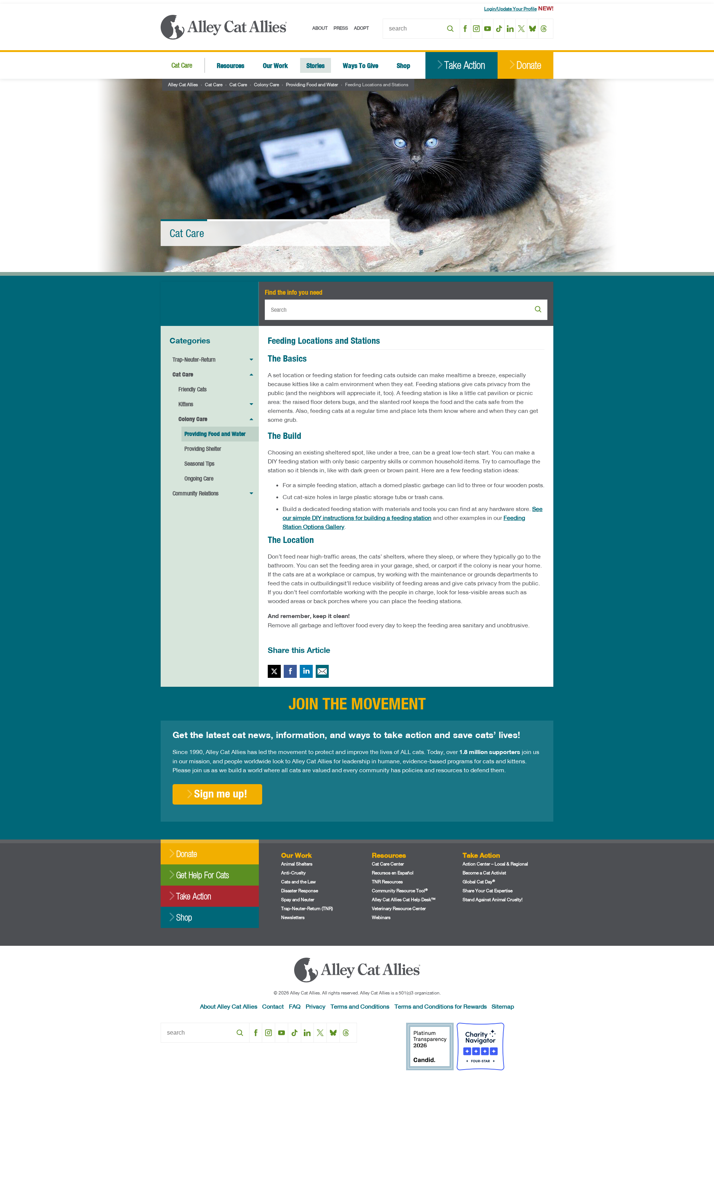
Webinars (381, 917)
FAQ (294, 1006)
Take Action (464, 65)
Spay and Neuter (297, 899)
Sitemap (503, 1006)
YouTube (487, 28)
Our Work (275, 65)
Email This (322, 671)
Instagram (476, 28)
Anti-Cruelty (293, 873)
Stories (315, 65)
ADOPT (361, 28)
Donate (529, 65)
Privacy (315, 1006)
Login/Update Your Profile (510, 9)
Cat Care (181, 65)
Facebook (465, 28)
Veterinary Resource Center (399, 908)
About (320, 28)
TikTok (498, 28)
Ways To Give (360, 65)
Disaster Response (299, 890)
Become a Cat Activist (484, 873)
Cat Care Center (388, 864)
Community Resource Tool (400, 890)
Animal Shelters (296, 864)
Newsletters (293, 917)
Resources (230, 65)
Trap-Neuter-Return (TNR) (307, 908)
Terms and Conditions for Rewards (441, 1006)
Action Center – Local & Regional (495, 864)
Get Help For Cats (202, 875)
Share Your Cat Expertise (487, 890)
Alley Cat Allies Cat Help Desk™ (403, 899)
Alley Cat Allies (183, 84)
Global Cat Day (479, 881)
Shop (403, 65)
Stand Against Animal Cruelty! (492, 899)
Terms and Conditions (360, 1006)
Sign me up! (220, 793)
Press (341, 28)
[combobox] (421, 28)
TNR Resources (387, 881)
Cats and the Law (298, 881)
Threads (543, 28)
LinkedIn (510, 28)
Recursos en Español (393, 873)
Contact (273, 1006)
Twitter (274, 671)
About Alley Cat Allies (228, 1006)
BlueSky (532, 28)
